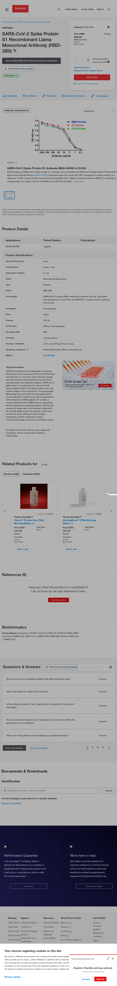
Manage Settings (13, 977)
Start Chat (100, 979)
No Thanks (86, 979)
